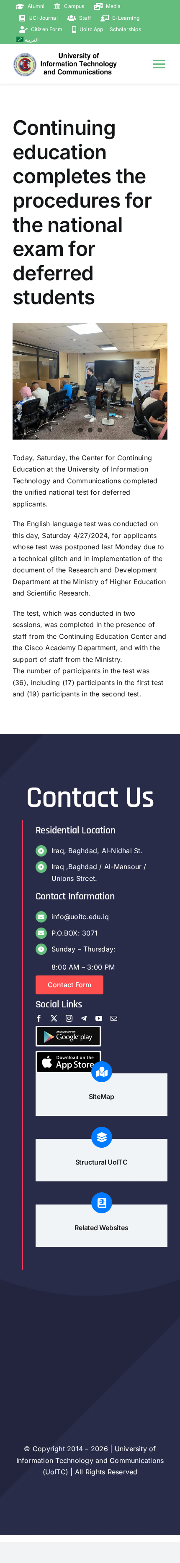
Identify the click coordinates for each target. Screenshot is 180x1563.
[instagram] (69, 1018)
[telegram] (84, 1018)
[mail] (114, 1018)
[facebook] (39, 1018)
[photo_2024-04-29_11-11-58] (90, 381)
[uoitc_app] (68, 1055)
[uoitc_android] (68, 1030)
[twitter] (54, 1018)
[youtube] (98, 1018)
